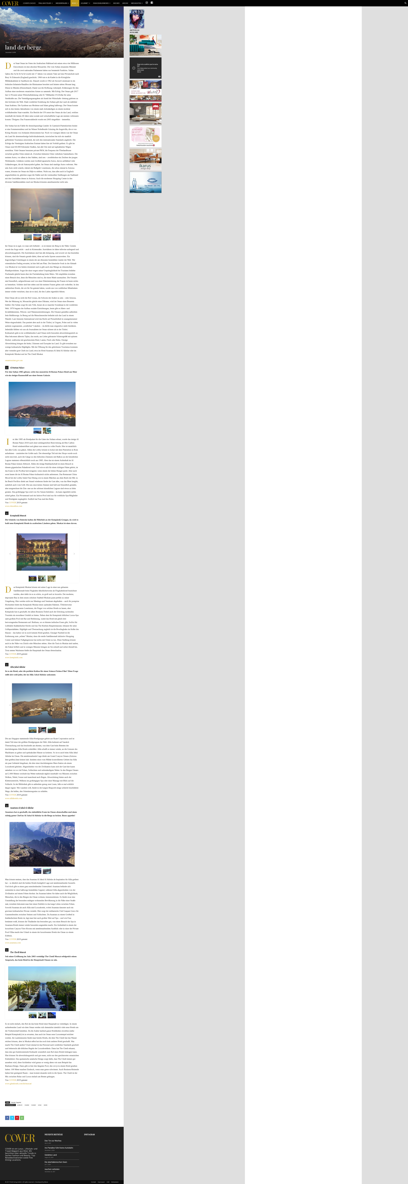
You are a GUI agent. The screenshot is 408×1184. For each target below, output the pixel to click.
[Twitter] (12, 1118)
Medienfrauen (61, 3)
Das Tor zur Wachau (53, 1141)
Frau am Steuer (45, 3)
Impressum (101, 1182)
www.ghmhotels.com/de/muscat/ (18, 1083)
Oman (7, 42)
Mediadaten (136, 3)
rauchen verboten (52, 1169)
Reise (74, 3)
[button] (405, 3)
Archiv (125, 3)
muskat (33, 1105)
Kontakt (93, 1182)
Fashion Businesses (101, 3)
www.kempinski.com (14, 657)
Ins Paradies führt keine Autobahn (59, 1148)
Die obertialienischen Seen (56, 1162)
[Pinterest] (17, 1118)
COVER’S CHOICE (29, 3)
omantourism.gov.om (14, 360)
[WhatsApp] (22, 1118)
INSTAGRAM (89, 1134)
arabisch (19, 1105)
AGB (108, 1182)
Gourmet (84, 3)
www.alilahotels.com (13, 798)
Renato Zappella (16, 1102)
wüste (45, 1105)
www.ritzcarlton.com (13, 506)
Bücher (116, 3)
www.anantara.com (13, 943)
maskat (27, 1105)
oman (39, 1105)
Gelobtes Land (51, 1155)
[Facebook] (7, 1118)
